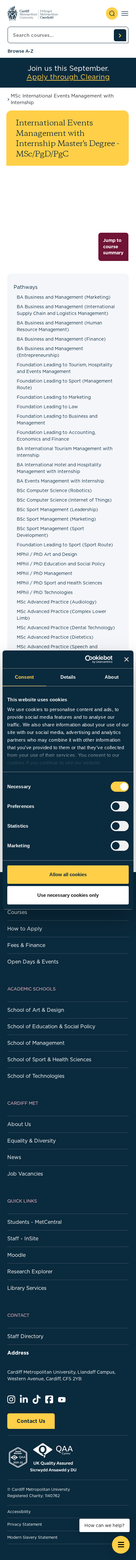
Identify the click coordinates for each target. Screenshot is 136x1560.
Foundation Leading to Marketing (54, 397)
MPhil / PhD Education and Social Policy (61, 564)
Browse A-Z (21, 51)
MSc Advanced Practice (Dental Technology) (66, 627)
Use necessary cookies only (68, 895)
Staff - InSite (22, 1238)
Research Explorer (30, 1271)
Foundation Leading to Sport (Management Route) (65, 384)
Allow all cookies (68, 874)
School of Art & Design (35, 1009)
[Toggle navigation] (124, 13)
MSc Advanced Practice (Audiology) (56, 602)
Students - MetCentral (34, 1221)
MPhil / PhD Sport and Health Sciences (59, 583)
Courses (17, 912)
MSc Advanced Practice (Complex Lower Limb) (61, 614)
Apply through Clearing (68, 77)
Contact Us (31, 1420)
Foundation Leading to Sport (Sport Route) (65, 545)
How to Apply (24, 928)
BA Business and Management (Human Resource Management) (59, 326)
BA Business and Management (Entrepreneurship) (50, 351)
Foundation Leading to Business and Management (57, 419)
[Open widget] (121, 1545)
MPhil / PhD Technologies (45, 592)
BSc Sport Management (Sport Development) (50, 531)
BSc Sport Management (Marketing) (56, 519)
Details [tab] (68, 677)
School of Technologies (36, 1075)
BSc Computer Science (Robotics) (54, 490)
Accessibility (19, 1511)
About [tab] (112, 677)
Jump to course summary (113, 246)
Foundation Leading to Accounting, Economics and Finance (56, 435)
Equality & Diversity (31, 1140)
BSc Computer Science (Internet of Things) (64, 500)
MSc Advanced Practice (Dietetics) (55, 637)
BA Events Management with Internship (60, 481)
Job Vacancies (25, 1173)
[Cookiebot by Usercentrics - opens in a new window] (86, 659)
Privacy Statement (24, 1524)
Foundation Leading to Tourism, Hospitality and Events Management (64, 368)
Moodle (16, 1254)
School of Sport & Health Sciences (49, 1059)
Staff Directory (25, 1336)
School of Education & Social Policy (51, 1026)
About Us (19, 1124)
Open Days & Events (33, 961)
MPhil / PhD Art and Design (47, 554)
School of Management (36, 1042)
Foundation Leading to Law (47, 406)
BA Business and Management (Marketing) (63, 297)
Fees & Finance (26, 945)
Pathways (26, 286)
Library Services (26, 1287)
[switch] (120, 806)
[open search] (112, 13)
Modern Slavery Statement (32, 1537)
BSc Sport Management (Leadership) (57, 509)
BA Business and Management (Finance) (61, 339)
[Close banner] (126, 659)
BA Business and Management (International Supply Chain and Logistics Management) (66, 310)
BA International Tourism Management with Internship (65, 451)
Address (18, 1352)
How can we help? (104, 1525)
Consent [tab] (24, 677)
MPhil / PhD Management (44, 573)
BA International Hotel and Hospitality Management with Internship (59, 468)
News (14, 1157)
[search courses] (120, 35)
